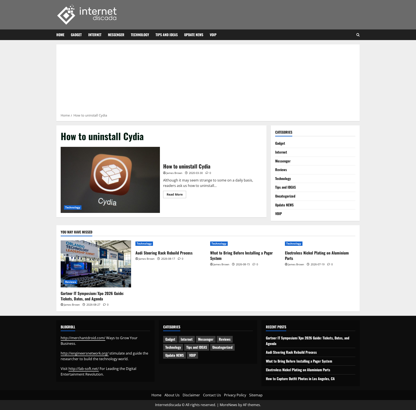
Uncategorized (285, 196)
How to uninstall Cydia (110, 180)
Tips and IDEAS (167, 34)
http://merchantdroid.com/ (83, 337)
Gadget (76, 34)
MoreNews (228, 404)
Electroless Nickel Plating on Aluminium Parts (317, 255)
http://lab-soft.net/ (83, 368)
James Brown (174, 173)
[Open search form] (358, 35)
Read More (176, 195)
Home (60, 34)
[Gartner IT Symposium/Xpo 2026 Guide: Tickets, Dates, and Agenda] (96, 263)
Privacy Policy (235, 395)
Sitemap (256, 395)
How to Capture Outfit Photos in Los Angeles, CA (300, 378)
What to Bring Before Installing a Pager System (241, 255)
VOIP (213, 34)
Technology (140, 34)
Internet (94, 34)
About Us (172, 395)
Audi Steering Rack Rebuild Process (164, 253)
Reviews (281, 169)
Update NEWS (193, 34)
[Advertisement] (208, 80)
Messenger (116, 34)
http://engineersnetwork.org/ (85, 353)
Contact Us (212, 395)
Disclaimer (191, 395)
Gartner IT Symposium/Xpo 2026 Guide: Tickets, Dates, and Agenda (92, 295)
